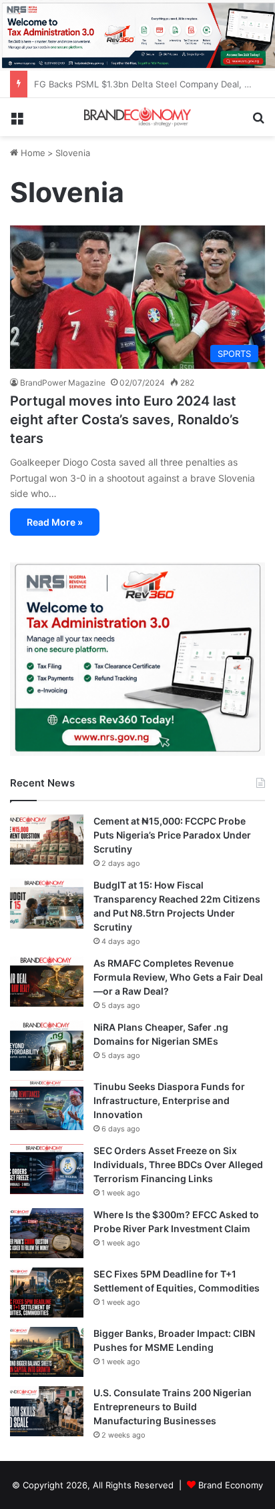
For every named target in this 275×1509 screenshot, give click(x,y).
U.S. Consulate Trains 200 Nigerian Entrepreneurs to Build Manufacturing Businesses (172, 1406)
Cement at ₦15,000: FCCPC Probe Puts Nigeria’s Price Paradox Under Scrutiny (172, 835)
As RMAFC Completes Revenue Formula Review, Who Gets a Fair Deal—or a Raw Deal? (178, 977)
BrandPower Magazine (62, 383)
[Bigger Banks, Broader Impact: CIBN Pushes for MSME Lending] (46, 1352)
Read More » (55, 522)
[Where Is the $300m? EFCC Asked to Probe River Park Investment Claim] (46, 1233)
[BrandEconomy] (137, 117)
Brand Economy (230, 1485)
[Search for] (258, 122)
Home (31, 152)
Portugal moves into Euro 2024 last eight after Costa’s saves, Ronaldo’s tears (124, 419)
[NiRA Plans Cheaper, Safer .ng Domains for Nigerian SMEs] (46, 1046)
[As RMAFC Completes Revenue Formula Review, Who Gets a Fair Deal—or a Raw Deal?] (46, 982)
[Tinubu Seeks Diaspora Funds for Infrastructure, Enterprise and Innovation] (46, 1105)
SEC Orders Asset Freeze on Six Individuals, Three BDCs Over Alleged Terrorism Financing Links (178, 1164)
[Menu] (16, 122)
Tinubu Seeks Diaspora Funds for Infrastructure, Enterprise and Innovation (169, 1100)
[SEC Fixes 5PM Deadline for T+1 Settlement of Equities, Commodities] (46, 1293)
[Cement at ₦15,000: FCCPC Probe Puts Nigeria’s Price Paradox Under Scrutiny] (46, 840)
